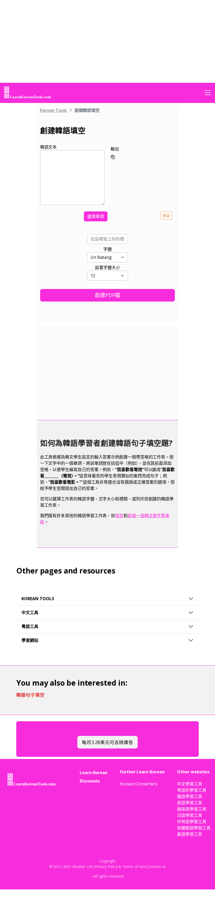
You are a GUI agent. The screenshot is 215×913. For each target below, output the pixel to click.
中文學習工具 (189, 784)
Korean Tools (53, 110)
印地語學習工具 (191, 821)
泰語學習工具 (189, 834)
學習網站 (30, 640)
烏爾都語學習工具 (193, 828)
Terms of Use (134, 866)
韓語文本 (48, 147)
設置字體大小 (107, 267)
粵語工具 (30, 626)
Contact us (157, 866)
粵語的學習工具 (191, 790)
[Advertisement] (21, 183)
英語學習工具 (189, 803)
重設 (166, 215)
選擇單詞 (95, 216)
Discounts (90, 781)
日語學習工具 (189, 815)
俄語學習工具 (189, 796)
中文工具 (30, 612)
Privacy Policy (106, 866)
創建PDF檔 (107, 295)
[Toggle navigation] (207, 93)
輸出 (115, 149)
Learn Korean (94, 772)
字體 (107, 249)
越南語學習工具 (191, 809)
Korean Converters (138, 784)
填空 (119, 515)
